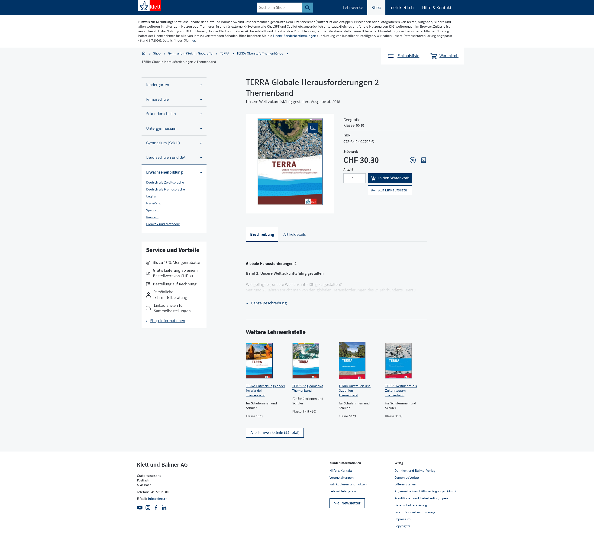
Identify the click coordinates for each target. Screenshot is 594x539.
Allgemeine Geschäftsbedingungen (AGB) (425, 491)
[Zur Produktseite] (267, 360)
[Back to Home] (149, 5)
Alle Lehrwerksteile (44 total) (274, 432)
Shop (376, 7)
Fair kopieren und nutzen (348, 484)
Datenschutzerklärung (410, 505)
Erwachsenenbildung (164, 172)
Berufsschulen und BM (166, 157)
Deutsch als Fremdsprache (165, 189)
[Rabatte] (412, 160)
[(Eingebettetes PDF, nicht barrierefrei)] (290, 161)
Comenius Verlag (406, 477)
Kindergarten (157, 84)
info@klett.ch (157, 499)
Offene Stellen (405, 484)
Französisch (154, 203)
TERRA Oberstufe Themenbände (260, 53)
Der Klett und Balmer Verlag (415, 470)
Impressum (402, 519)
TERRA (224, 53)
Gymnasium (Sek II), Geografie (190, 53)
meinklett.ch (402, 7)
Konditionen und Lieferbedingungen (421, 498)
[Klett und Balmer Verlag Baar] (143, 54)
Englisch (152, 196)
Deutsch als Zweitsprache (165, 182)
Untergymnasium (161, 128)
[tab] (262, 234)
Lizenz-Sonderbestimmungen (294, 36)
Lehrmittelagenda (342, 491)
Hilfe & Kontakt (437, 7)
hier (192, 40)
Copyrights (402, 526)
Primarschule (157, 99)
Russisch (152, 217)
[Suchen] (307, 8)
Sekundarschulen (161, 113)
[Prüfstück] (423, 160)
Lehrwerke (353, 7)
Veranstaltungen (341, 477)
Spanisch (152, 210)
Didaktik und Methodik (163, 224)
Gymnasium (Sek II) (163, 143)
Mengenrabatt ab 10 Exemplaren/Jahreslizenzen (406, 147)
